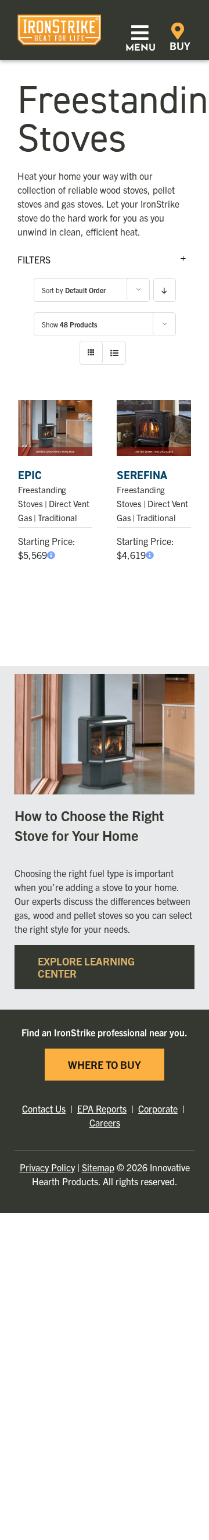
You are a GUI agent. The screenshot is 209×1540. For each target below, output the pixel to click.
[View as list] (114, 352)
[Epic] (55, 428)
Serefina (142, 475)
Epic (30, 475)
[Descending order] (164, 290)
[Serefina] (154, 428)
